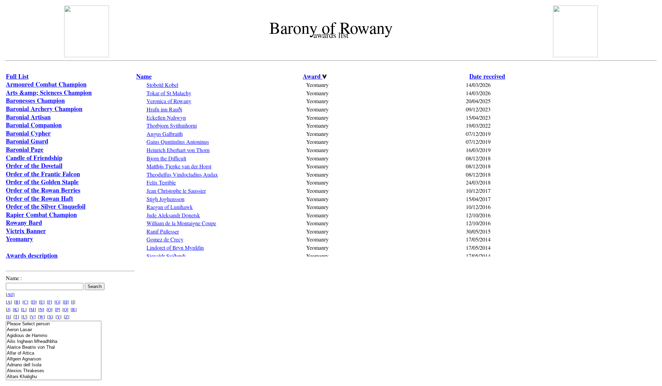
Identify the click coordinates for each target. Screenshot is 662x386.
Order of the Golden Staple (42, 181)
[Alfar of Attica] (53, 353)
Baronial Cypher (28, 133)
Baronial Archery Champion (44, 108)
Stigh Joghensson (165, 198)
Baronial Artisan (28, 116)
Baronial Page (24, 149)
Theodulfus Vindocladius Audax (182, 174)
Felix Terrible (161, 182)
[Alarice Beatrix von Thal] (53, 347)
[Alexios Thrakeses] (53, 371)
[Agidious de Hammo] (53, 336)
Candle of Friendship (34, 157)
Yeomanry (19, 238)
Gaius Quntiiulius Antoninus (178, 141)
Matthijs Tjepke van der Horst (179, 166)
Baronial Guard (27, 141)
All (10, 294)
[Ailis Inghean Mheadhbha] (53, 342)
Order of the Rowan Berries (43, 190)
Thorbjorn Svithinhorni (172, 125)
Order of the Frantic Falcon (43, 173)
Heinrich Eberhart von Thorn (178, 150)
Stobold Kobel (162, 84)
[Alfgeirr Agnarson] (53, 359)
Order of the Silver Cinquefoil (46, 206)
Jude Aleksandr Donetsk (173, 215)
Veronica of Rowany (169, 101)
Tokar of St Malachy (169, 93)
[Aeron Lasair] (53, 330)
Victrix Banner (26, 230)
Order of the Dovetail (34, 165)
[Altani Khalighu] (53, 377)
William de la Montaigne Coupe (181, 223)
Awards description (32, 255)
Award (312, 76)
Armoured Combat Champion (46, 84)
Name (144, 76)
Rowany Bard (24, 222)
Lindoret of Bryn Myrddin (175, 247)
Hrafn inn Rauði (164, 109)
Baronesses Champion (35, 100)
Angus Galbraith (165, 133)
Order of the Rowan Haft (39, 198)
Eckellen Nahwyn (166, 117)
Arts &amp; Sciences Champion (49, 92)
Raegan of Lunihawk (170, 206)
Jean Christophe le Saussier (176, 190)
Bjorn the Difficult (166, 158)
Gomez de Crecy (165, 239)
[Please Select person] (53, 324)
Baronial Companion (34, 124)
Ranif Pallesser (163, 231)
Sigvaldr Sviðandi (166, 255)
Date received (487, 76)
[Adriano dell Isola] (53, 365)
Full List (17, 76)
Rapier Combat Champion (41, 214)
